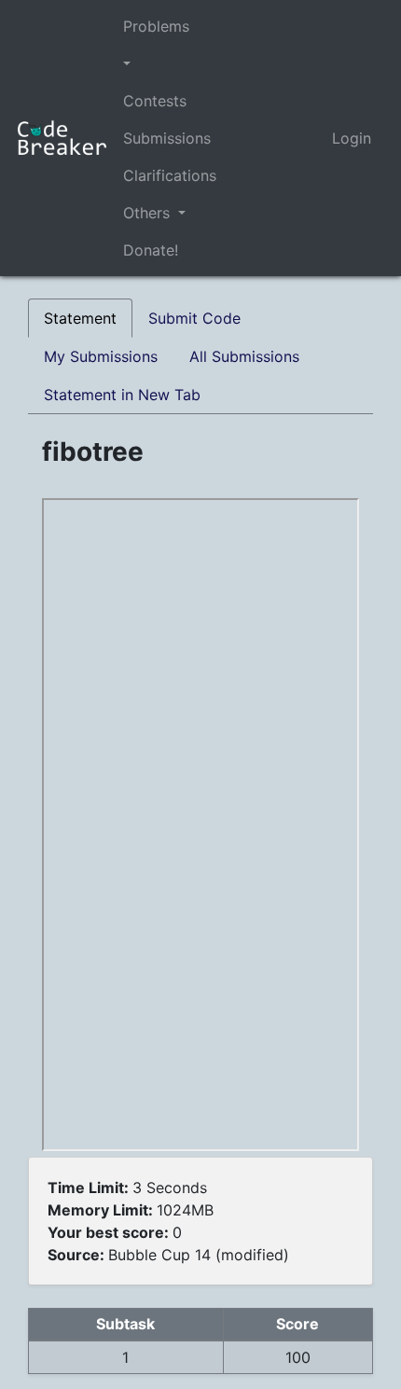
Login (351, 138)
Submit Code (194, 318)
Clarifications (169, 175)
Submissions (167, 138)
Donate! (150, 250)
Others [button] (148, 212)
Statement (80, 318)
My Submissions (101, 356)
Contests (155, 100)
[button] (169, 63)
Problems (156, 26)
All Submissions (244, 356)
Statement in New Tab (122, 394)
